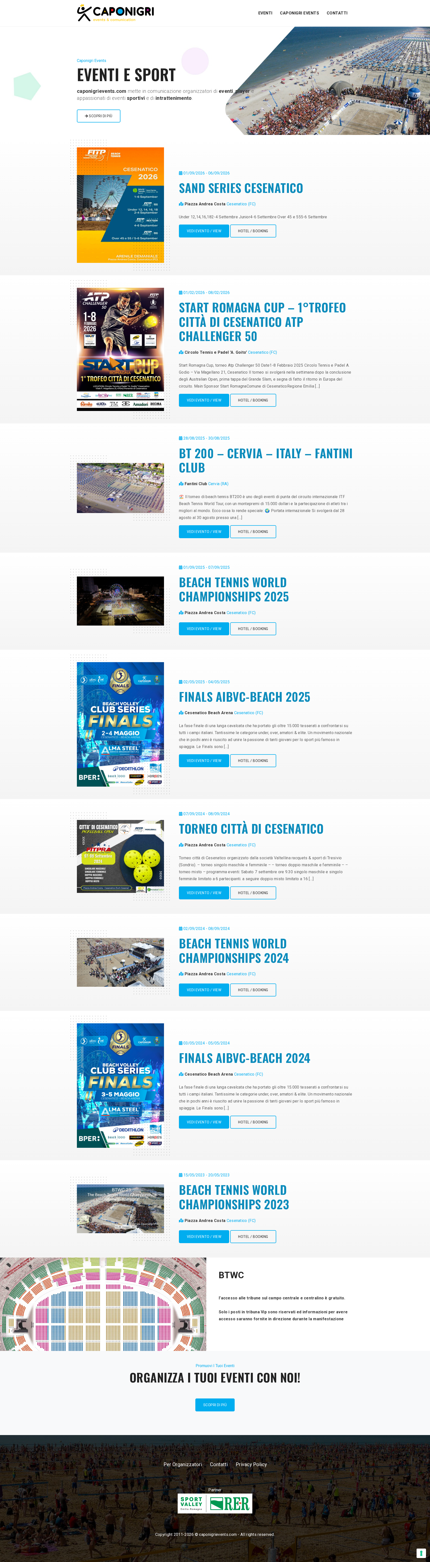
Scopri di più (100, 116)
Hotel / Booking (253, 231)
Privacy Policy (251, 1464)
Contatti (337, 13)
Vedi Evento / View (204, 231)
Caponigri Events (299, 13)
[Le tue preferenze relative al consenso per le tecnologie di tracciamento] (421, 1553)
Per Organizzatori (182, 1464)
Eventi (265, 13)
